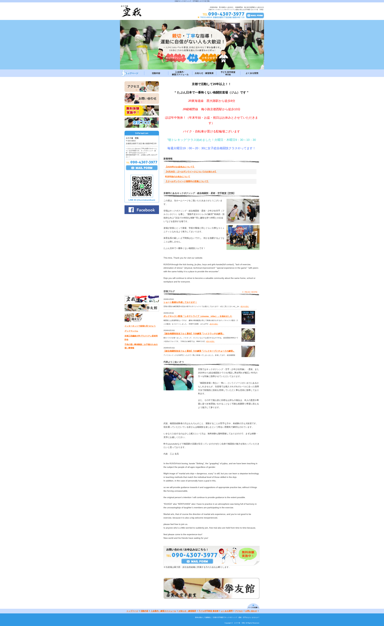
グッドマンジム (131, 331)
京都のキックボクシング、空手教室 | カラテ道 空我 (192, 1)
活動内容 (156, 73)
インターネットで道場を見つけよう (140, 326)
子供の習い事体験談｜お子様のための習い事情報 (141, 346)
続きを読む (245, 306)
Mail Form (255, 15)
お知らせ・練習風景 (204, 73)
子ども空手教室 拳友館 (228, 73)
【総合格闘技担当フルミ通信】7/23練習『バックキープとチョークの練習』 (199, 351)
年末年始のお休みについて (186, 176)
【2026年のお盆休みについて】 (188, 167)
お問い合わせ (251, 611)
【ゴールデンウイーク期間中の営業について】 (195, 181)
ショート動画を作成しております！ (180, 302)
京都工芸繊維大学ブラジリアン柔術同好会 (141, 337)
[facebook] (141, 213)
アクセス (239, 611)
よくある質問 (252, 73)
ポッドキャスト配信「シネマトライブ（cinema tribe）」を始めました (198, 316)
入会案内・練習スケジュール (180, 73)
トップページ (132, 73)
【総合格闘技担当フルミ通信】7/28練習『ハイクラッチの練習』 (194, 333)
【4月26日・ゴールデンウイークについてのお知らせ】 (199, 171)
